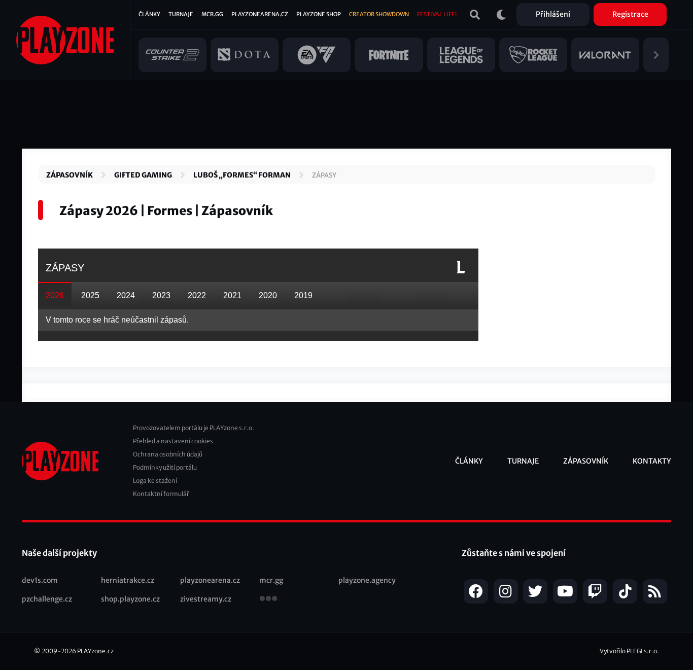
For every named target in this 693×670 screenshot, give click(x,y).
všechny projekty (268, 599)
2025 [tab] (90, 295)
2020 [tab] (268, 295)
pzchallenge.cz (47, 599)
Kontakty (652, 461)
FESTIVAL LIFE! (437, 14)
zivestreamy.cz (205, 599)
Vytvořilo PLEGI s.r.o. (629, 651)
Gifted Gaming (143, 175)
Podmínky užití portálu (165, 467)
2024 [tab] (126, 295)
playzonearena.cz (210, 580)
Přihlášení (553, 14)
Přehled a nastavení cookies (173, 441)
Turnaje (180, 14)
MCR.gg (212, 14)
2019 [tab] (303, 295)
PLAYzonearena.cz (259, 14)
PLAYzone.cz (95, 651)
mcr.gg (271, 580)
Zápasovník (69, 175)
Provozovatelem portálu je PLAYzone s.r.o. (193, 428)
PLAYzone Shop (318, 14)
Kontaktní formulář (161, 494)
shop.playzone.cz (130, 599)
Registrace (630, 14)
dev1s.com (40, 580)
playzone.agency (367, 580)
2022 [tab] (197, 295)
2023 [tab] (161, 295)
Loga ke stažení (155, 480)
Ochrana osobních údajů (167, 454)
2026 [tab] (55, 295)
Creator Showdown (379, 14)
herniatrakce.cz (127, 580)
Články (149, 14)
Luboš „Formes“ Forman (242, 175)
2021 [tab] (232, 295)
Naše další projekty (59, 553)
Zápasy (324, 175)
